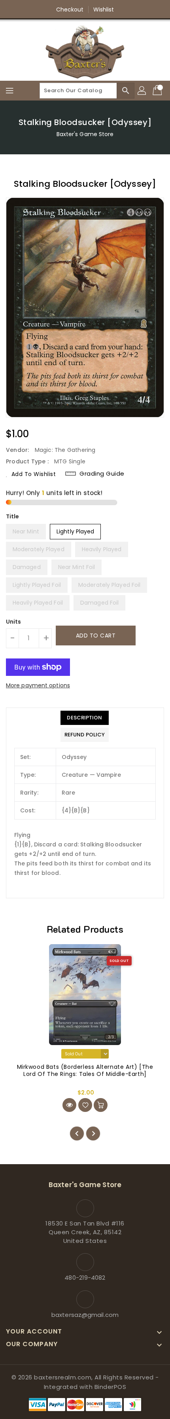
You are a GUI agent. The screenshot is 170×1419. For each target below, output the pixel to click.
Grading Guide (102, 474)
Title (12, 516)
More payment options (38, 685)
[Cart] (158, 91)
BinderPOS (110, 1387)
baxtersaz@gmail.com (85, 1315)
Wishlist (103, 9)
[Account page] (142, 91)
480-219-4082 (84, 1277)
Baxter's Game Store (85, 134)
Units (13, 621)
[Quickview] (69, 1105)
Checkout (70, 9)
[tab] (84, 718)
